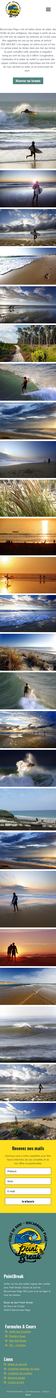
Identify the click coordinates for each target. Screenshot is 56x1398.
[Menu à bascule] (48, 9)
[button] (28, 111)
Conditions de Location (20, 1373)
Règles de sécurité (17, 1364)
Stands (28, 1394)
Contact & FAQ (16, 1382)
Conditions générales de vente (23, 1368)
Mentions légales (16, 1377)
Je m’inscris (28, 1201)
